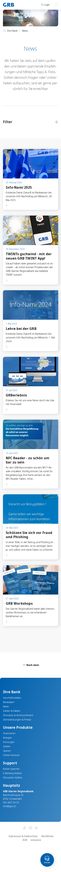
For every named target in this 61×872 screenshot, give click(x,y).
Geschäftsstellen (12, 697)
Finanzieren (9, 733)
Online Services (11, 755)
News (6, 706)
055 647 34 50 (11, 802)
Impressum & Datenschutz (23, 836)
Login (46, 4)
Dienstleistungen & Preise (17, 719)
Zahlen (6, 746)
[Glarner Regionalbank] (15, 5)
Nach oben (32, 665)
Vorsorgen (9, 742)
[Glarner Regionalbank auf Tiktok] (24, 828)
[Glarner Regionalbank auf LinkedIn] (36, 828)
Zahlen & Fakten (11, 711)
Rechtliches (47, 836)
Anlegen (7, 737)
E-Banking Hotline (12, 773)
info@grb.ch (9, 806)
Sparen (7, 750)
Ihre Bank (12, 30)
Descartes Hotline (12, 777)
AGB (25, 840)
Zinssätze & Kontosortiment (18, 715)
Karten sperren (11, 769)
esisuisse (36, 840)
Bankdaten (8, 702)
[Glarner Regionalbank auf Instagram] (30, 828)
